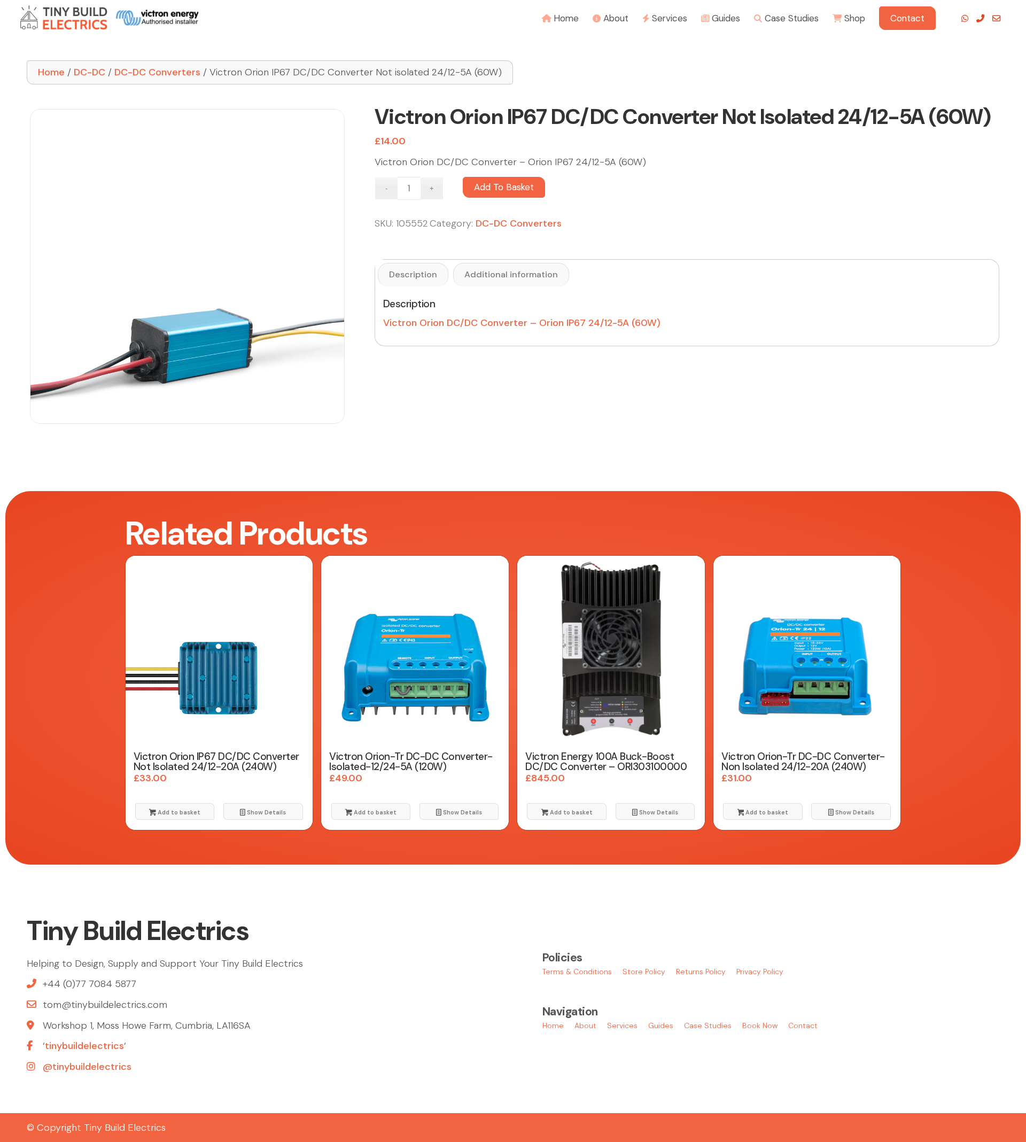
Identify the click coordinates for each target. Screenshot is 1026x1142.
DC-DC (89, 72)
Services (622, 1025)
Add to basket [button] (178, 812)
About (585, 1025)
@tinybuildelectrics (87, 1066)
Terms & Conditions (577, 971)
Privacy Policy (759, 971)
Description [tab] (413, 274)
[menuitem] (560, 17)
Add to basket (504, 187)
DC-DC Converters (157, 72)
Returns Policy (701, 971)
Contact (803, 1025)
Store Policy (644, 971)
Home (51, 72)
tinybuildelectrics (84, 1045)
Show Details (265, 812)
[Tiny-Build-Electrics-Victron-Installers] (109, 17)
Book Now (760, 1025)
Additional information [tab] (511, 274)
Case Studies (708, 1025)
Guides (660, 1025)
